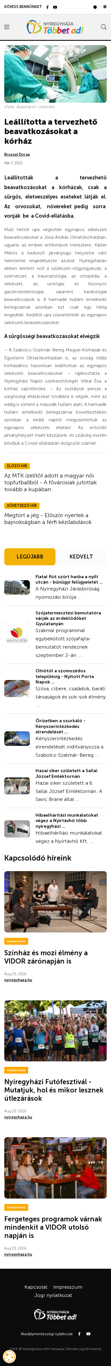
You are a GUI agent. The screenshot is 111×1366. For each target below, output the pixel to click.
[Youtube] (55, 8)
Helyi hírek (16, 941)
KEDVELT (81, 557)
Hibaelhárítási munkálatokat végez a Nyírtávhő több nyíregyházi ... (67, 820)
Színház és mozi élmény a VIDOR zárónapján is (46, 957)
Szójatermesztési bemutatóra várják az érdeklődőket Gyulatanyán (68, 618)
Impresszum (67, 1287)
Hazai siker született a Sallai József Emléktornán (66, 773)
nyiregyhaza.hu (18, 980)
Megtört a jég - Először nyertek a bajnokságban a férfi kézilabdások (48, 518)
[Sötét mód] (105, 6)
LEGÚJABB (30, 557)
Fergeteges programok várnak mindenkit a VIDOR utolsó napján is (53, 1227)
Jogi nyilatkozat (53, 1295)
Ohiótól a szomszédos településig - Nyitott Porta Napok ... (65, 676)
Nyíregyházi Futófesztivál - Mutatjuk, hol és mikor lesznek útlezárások (54, 1090)
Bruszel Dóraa (17, 154)
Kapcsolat (36, 1287)
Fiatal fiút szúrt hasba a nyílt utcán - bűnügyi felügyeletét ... (69, 579)
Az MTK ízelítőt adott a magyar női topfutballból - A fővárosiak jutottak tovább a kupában (50, 482)
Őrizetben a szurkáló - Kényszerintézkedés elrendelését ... (60, 726)
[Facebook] (47, 8)
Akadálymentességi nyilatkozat (47, 1334)
